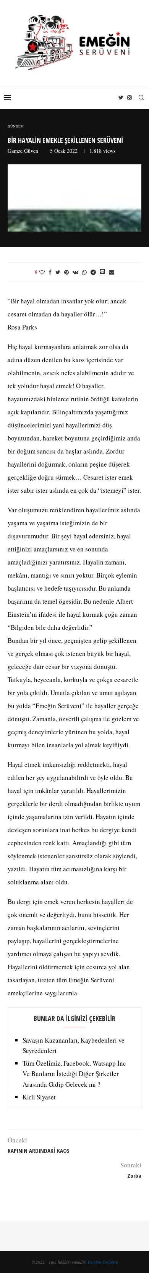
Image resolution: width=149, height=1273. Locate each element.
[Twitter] (120, 97)
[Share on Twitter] (57, 272)
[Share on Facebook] (50, 272)
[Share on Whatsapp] (84, 272)
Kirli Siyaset (39, 1097)
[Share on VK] (75, 272)
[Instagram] (129, 97)
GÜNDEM (16, 126)
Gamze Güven (23, 150)
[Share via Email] (111, 272)
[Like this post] (42, 272)
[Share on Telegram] (93, 272)
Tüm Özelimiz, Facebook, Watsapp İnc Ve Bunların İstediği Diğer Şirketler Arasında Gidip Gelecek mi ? (74, 1073)
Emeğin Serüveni (102, 1262)
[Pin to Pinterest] (66, 272)
